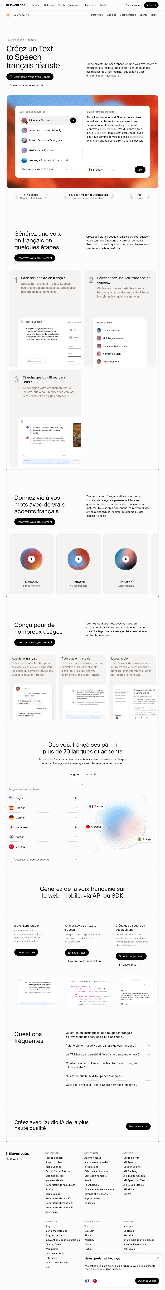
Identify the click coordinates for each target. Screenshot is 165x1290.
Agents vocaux (92, 1157)
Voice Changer (53, 1166)
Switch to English (147, 1280)
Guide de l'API (131, 1157)
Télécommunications (96, 1171)
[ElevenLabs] (16, 5)
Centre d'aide (53, 1244)
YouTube (89, 1240)
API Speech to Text (134, 1180)
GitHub (88, 1235)
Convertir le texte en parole (26, 85)
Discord (88, 1244)
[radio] (48, 120)
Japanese (31, 827)
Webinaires (51, 1249)
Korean (29, 837)
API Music (129, 1189)
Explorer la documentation (84, 961)
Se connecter (133, 5)
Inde (48, 1267)
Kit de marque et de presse (139, 1240)
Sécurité (128, 1235)
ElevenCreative (53, 1153)
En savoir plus (26, 952)
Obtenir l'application (131, 956)
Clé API (127, 1194)
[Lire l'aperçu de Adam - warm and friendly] (73, 130)
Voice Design (53, 1194)
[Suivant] (159, 687)
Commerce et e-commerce (99, 1189)
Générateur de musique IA (60, 1184)
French (14, 1159)
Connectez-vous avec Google (32, 76)
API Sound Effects (133, 1184)
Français (31, 40)
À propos (128, 1226)
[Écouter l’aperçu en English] (11, 798)
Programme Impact (56, 1235)
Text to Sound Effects (57, 1171)
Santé (87, 1180)
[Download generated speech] (112, 170)
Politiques (129, 1249)
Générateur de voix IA (57, 1198)
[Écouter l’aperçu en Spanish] (11, 808)
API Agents (129, 1162)
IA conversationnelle (96, 1162)
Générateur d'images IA (59, 1203)
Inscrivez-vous (138, 1126)
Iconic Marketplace (56, 1230)
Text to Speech (15, 40)
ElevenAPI (128, 1153)
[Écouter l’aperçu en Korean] (11, 837)
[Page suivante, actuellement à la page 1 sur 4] (74, 169)
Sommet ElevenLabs (134, 1244)
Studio (49, 1189)
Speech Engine (132, 1166)
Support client (92, 1198)
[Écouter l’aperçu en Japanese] (11, 827)
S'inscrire (151, 5)
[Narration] (48, 539)
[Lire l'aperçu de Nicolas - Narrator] (73, 120)
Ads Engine (51, 1212)
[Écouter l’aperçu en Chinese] (11, 846)
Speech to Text (54, 1162)
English (29, 798)
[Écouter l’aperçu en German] (11, 817)
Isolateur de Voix (55, 1180)
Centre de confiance (57, 1262)
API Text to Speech (134, 1175)
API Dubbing (130, 1171)
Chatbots (89, 1203)
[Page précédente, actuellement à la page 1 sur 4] (67, 169)
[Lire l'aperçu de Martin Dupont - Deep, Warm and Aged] (73, 140)
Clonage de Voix (54, 1175)
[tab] (74, 774)
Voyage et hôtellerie (96, 1194)
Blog (48, 1226)
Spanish (30, 807)
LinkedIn (89, 1230)
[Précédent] (68, 859)
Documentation (54, 1253)
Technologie (91, 1184)
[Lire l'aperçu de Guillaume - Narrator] (73, 150)
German (30, 817)
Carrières (128, 1230)
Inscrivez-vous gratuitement (35, 258)
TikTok (88, 1249)
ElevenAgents (91, 1153)
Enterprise (51, 1258)
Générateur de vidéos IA (59, 1207)
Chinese (30, 846)
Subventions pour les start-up (62, 1240)
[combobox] (97, 170)
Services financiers (95, 1175)
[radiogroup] (48, 140)
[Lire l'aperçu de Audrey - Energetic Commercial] (73, 160)
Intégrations (91, 1166)
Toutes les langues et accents (31, 859)
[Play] (31, 559)
